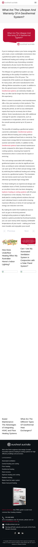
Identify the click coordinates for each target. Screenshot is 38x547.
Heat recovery (6, 472)
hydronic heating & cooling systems (14, 192)
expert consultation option (10, 521)
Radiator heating (7, 477)
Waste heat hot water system (11, 480)
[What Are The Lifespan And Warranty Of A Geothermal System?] (19, 37)
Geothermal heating (8, 469)
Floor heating (6, 466)
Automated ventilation (8, 461)
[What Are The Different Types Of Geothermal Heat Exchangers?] (28, 343)
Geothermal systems (9, 91)
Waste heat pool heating (9, 483)
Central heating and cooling (10, 463)
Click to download (7, 510)
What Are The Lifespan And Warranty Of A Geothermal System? (19, 13)
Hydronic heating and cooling (11, 474)
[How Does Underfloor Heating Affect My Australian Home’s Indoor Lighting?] (10, 242)
